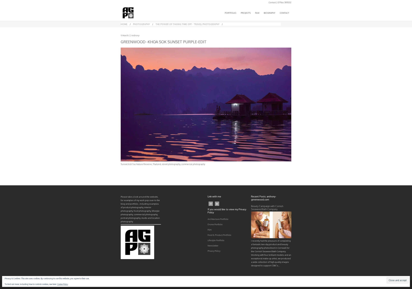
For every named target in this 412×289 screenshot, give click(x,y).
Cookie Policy (62, 284)
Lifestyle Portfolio (216, 240)
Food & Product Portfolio (219, 235)
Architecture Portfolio (218, 219)
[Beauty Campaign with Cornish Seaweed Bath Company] (271, 237)
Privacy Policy (214, 251)
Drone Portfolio (215, 224)
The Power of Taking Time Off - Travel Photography (188, 24)
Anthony (135, 35)
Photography (141, 24)
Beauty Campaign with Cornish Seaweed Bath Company (267, 208)
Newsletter (213, 245)
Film (210, 229)
